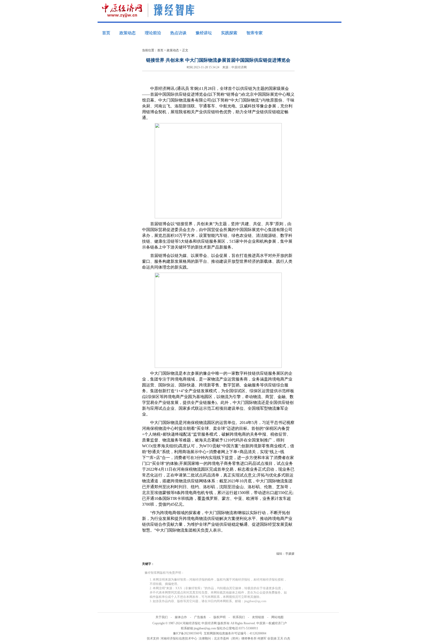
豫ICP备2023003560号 (187, 633)
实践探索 (229, 33)
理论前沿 (153, 33)
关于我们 (161, 617)
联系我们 (239, 617)
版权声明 (219, 617)
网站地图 (277, 617)
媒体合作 (181, 617)
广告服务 (200, 617)
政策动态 (127, 33)
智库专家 (254, 33)
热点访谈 (178, 33)
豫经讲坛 (204, 33)
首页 (106, 33)
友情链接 (258, 617)
